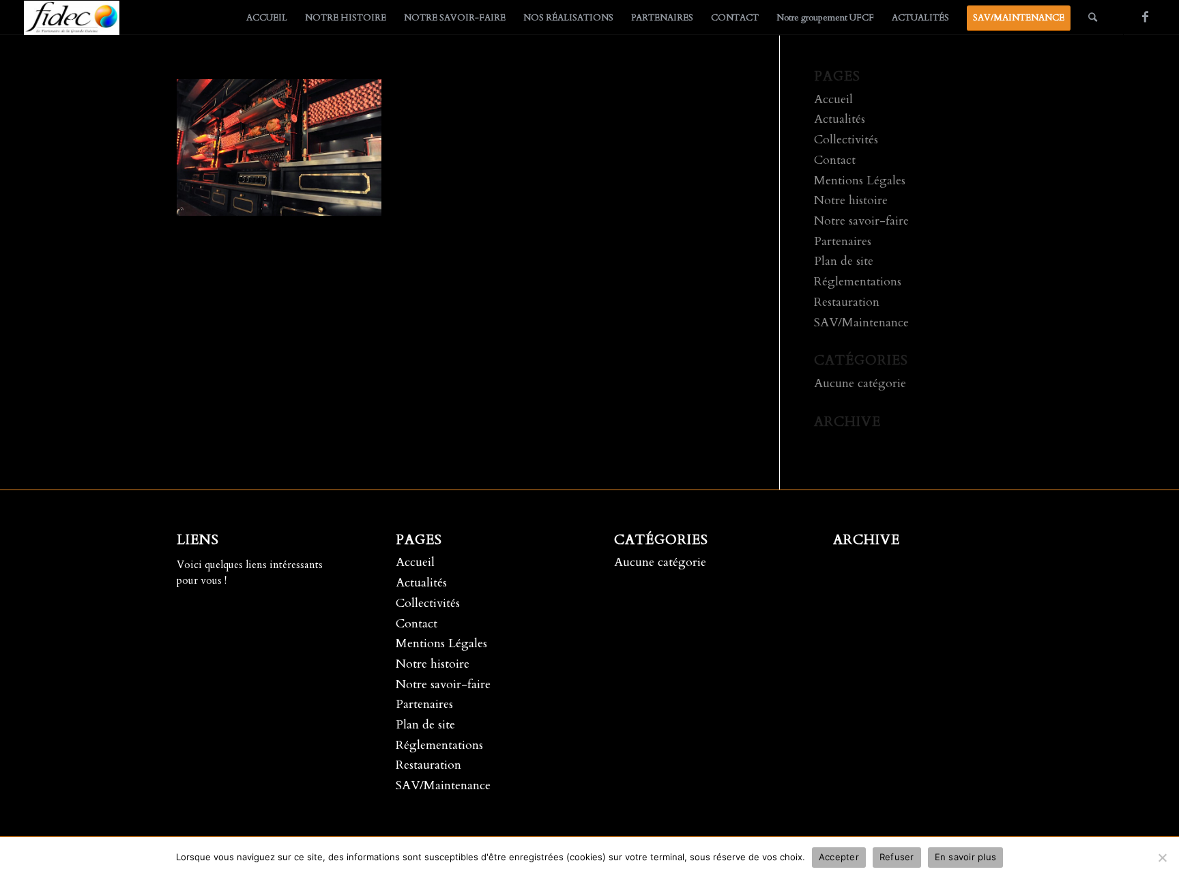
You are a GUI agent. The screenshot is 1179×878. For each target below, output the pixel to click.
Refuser (896, 856)
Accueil (833, 99)
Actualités (839, 119)
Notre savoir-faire (861, 220)
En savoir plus (966, 856)
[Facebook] (1145, 17)
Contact (835, 160)
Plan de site (843, 261)
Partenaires (842, 241)
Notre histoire (851, 200)
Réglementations (857, 281)
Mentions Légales (859, 180)
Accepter (839, 856)
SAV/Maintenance (861, 322)
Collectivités (846, 139)
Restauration (846, 302)
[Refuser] (1162, 857)
